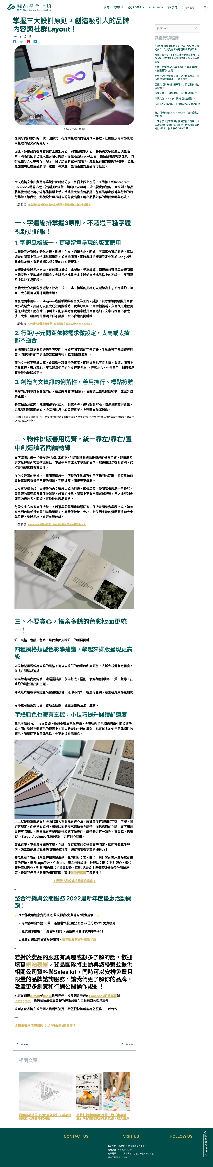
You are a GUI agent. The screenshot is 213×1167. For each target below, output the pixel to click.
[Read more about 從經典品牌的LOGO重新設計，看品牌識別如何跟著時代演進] (46, 1091)
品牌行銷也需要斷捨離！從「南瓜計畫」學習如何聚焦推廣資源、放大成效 (102, 1116)
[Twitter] (21, 41)
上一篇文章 (20, 1044)
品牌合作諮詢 (206, 1147)
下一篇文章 (128, 1044)
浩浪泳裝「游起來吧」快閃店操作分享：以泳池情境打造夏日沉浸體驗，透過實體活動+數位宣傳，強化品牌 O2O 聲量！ (177, 125)
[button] (136, 7)
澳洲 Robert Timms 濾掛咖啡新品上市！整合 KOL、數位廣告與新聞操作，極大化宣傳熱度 (177, 58)
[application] (143, 7)
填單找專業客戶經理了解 (79, 939)
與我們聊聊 (78, 873)
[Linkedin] (35, 41)
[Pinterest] (28, 41)
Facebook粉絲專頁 (103, 996)
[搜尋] (205, 7)
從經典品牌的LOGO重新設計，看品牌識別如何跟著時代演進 (45, 1116)
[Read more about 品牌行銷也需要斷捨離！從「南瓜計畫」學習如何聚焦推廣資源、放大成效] (103, 1091)
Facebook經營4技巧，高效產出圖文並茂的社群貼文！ (57, 524)
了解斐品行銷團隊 (60, 1025)
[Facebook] (14, 41)
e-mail (35, 996)
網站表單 (37, 964)
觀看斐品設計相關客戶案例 (74, 881)
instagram (23, 1001)
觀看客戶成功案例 (30, 1025)
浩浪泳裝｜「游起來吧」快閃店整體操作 (176, 93)
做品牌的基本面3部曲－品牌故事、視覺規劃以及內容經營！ (59, 204)
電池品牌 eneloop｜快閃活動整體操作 (175, 98)
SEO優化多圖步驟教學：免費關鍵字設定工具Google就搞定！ (60, 323)
